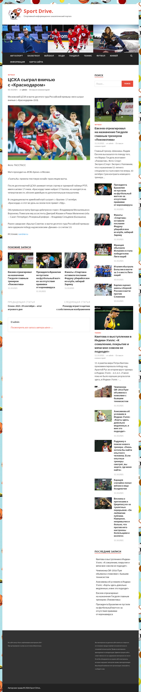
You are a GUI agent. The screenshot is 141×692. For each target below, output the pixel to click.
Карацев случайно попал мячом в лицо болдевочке (122, 484)
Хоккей (114, 56)
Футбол (101, 56)
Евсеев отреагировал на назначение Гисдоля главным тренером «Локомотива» (20, 278)
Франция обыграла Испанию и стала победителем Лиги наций (123, 251)
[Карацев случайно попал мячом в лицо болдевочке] (103, 489)
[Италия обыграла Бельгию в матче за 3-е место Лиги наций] (103, 276)
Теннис (88, 56)
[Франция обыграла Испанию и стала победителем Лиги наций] (103, 254)
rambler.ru (23, 234)
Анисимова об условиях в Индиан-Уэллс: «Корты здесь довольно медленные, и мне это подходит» (122, 421)
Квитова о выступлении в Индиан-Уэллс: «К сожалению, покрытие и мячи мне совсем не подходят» (113, 344)
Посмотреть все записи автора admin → (32, 327)
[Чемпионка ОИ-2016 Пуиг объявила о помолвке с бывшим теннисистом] (103, 396)
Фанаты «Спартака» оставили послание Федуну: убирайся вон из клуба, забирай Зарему (77, 278)
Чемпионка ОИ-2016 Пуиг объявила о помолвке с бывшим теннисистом (121, 394)
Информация (17, 62)
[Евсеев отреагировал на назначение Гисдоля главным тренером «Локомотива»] (20, 268)
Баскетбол (34, 56)
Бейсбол (49, 56)
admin (24, 90)
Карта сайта (36, 62)
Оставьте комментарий (39, 90)
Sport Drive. (38, 11)
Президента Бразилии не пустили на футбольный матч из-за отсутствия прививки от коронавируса (48, 280)
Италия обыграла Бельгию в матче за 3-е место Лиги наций (123, 270)
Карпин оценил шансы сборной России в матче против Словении (122, 291)
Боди (62, 56)
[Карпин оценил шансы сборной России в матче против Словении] (103, 295)
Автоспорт (16, 56)
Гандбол (74, 56)
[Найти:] (114, 84)
